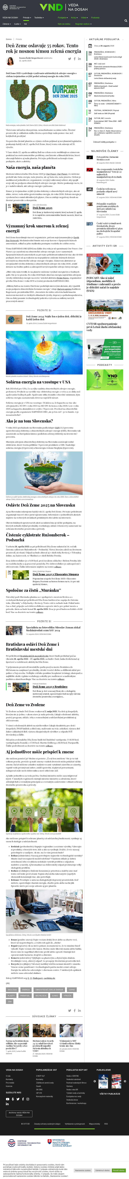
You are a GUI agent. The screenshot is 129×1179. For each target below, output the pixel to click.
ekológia (12, 990)
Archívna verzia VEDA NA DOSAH (19, 1113)
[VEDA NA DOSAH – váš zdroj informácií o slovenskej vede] (63, 7)
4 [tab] (111, 1090)
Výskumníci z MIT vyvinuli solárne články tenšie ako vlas (70, 1043)
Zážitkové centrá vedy (45, 1083)
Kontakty (9, 1079)
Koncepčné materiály (44, 1096)
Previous (94, 1081)
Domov (9, 39)
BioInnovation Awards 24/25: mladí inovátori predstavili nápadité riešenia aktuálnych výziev (43, 1045)
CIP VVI (39, 1093)
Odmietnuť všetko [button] (102, 1170)
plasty (11, 996)
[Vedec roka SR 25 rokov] (116, 1080)
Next (125, 1081)
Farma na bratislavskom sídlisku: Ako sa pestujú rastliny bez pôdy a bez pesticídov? (17, 1044)
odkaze (57, 566)
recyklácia (41, 996)
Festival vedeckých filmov (76, 1083)
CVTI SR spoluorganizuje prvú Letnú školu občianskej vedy (104, 327)
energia (26, 990)
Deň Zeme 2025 (42, 207)
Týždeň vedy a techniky (75, 1093)
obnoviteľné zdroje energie (49, 990)
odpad (72, 990)
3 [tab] (108, 1090)
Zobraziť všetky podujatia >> (104, 142)
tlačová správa (64, 289)
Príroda (19, 39)
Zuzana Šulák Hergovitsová (31, 58)
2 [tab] (104, 1090)
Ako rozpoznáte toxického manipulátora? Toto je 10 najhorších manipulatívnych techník (110, 173)
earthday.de (49, 978)
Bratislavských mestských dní (34, 656)
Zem (9, 1001)
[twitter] (69, 59)
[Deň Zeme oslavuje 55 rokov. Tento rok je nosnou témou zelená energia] (21, 208)
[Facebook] (23, 1099)
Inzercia (9, 1086)
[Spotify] (13, 1099)
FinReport (38, 978)
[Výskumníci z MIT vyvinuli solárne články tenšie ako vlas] (71, 1031)
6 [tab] (119, 1090)
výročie (67, 996)
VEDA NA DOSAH (45, 634)
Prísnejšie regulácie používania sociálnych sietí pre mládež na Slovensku (107, 207)
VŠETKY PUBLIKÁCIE (110, 1094)
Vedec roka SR (72, 1090)
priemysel (25, 996)
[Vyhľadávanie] (126, 20)
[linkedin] (79, 59)
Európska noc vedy (73, 1096)
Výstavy (69, 1086)
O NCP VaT (40, 1076)
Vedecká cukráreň (73, 1079)
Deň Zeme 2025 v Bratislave (50, 686)
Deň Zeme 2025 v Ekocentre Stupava (56, 574)
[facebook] (75, 59)
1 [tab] (100, 1090)
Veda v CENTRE (72, 1076)
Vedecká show (72, 1100)
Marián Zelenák (115, 163)
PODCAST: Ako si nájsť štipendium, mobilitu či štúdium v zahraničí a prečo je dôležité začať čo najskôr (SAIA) (104, 284)
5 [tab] (115, 1090)
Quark (38, 1086)
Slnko (55, 996)
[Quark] (103, 1081)
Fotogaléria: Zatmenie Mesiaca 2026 (108, 158)
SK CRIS (39, 1090)
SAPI (57, 427)
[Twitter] (18, 1099)
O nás (8, 1076)
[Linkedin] (7, 1104)
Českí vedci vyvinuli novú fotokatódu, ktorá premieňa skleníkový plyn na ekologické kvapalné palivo (109, 228)
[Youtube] (7, 1099)
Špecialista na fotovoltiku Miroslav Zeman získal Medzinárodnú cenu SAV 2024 (53, 629)
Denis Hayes (63, 278)
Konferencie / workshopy (76, 1103)
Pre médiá (10, 1083)
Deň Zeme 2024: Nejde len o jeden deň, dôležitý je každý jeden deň (54, 318)
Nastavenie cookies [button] (83, 1170)
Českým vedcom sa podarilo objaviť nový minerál (107, 191)
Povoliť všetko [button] (118, 1170)
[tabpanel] (103, 1081)
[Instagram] (27, 1099)
